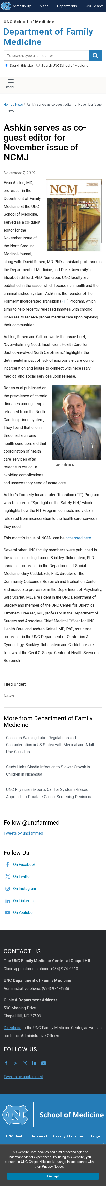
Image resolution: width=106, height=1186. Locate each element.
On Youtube (23, 912)
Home (8, 104)
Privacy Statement (69, 1136)
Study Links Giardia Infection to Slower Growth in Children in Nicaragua (48, 771)
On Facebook (24, 864)
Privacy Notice (52, 1166)
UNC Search (95, 6)
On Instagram (24, 888)
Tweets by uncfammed (23, 833)
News (19, 104)
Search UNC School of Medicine (64, 65)
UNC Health (16, 1136)
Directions (12, 1027)
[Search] (95, 55)
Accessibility (22, 6)
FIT (64, 301)
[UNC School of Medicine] (53, 1114)
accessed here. (79, 538)
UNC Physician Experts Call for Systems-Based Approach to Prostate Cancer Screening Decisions (49, 793)
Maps (44, 6)
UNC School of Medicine (29, 22)
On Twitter (22, 876)
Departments (67, 6)
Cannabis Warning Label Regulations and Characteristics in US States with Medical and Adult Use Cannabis (50, 744)
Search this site (21, 65)
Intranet (40, 1136)
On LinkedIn (23, 900)
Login (96, 1136)
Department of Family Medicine (48, 37)
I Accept (53, 1176)
